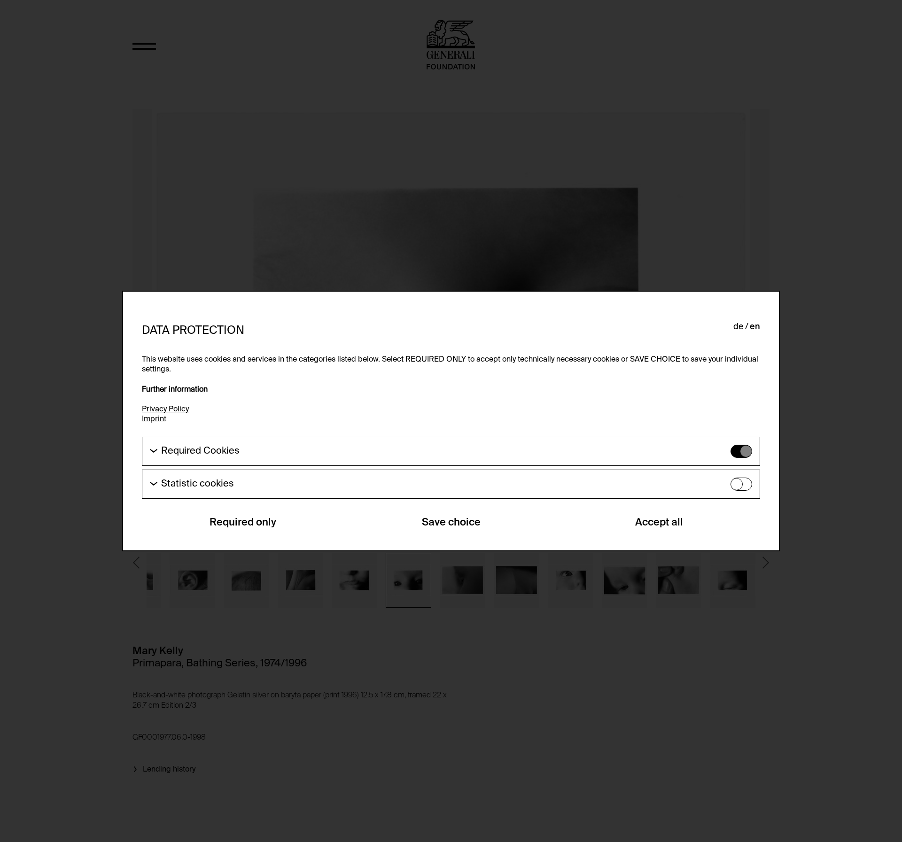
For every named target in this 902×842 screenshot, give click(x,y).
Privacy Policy (165, 409)
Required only (243, 523)
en (755, 327)
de (738, 327)
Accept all (659, 523)
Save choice (451, 523)
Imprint (154, 419)
